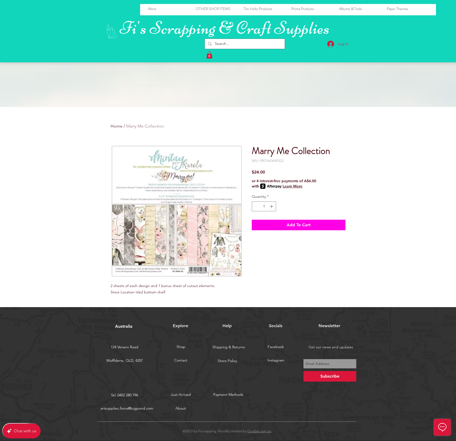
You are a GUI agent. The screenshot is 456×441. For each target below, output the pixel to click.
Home (116, 126)
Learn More (292, 186)
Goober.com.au (259, 431)
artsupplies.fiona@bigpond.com (127, 408)
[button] (359, 8)
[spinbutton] (264, 206)
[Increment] (272, 206)
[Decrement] (256, 206)
